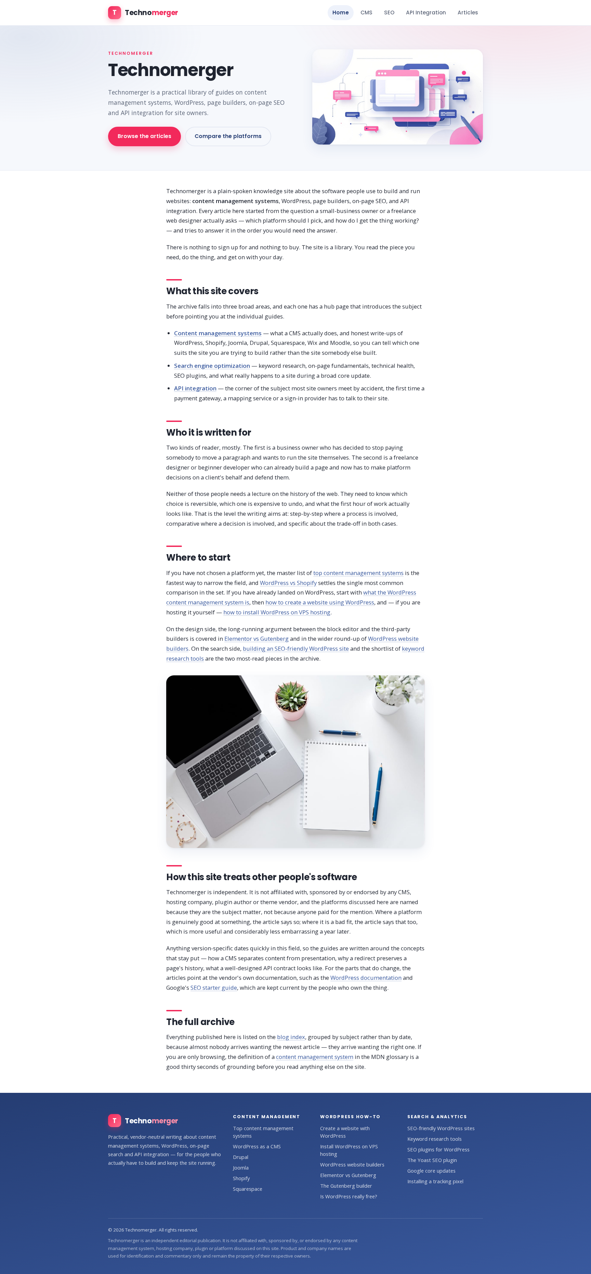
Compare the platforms (228, 136)
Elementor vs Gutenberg (256, 638)
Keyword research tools (434, 1138)
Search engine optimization (212, 366)
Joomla (241, 1167)
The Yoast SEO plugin (432, 1160)
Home (340, 12)
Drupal (240, 1156)
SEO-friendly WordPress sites (441, 1128)
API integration (195, 388)
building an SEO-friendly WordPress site (296, 648)
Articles (468, 12)
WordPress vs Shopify (288, 583)
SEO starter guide (214, 987)
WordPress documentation (366, 978)
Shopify (241, 1178)
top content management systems (358, 573)
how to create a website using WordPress (319, 602)
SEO (389, 12)
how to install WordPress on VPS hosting (276, 612)
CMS (366, 12)
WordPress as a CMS (257, 1146)
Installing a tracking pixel (435, 1181)
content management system (314, 1057)
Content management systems (218, 333)
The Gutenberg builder (346, 1185)
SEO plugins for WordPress (438, 1149)
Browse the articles (144, 136)
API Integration (426, 12)
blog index (291, 1037)
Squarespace (247, 1188)
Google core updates (431, 1170)
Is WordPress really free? (348, 1196)
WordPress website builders (352, 1164)
